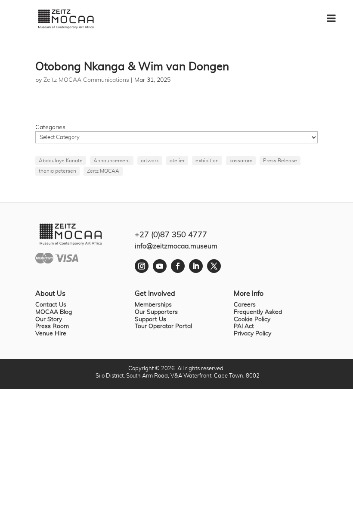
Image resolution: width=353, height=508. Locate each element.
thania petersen (57, 170)
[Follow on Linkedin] (196, 266)
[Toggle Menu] (335, 15)
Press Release (280, 160)
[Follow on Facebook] (178, 266)
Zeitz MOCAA (103, 170)
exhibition (207, 160)
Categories (50, 127)
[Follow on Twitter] (214, 266)
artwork (150, 160)
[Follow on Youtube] (160, 266)
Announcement (111, 160)
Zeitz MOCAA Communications (86, 80)
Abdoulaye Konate (61, 160)
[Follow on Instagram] (142, 266)
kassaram (240, 160)
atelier (177, 160)
